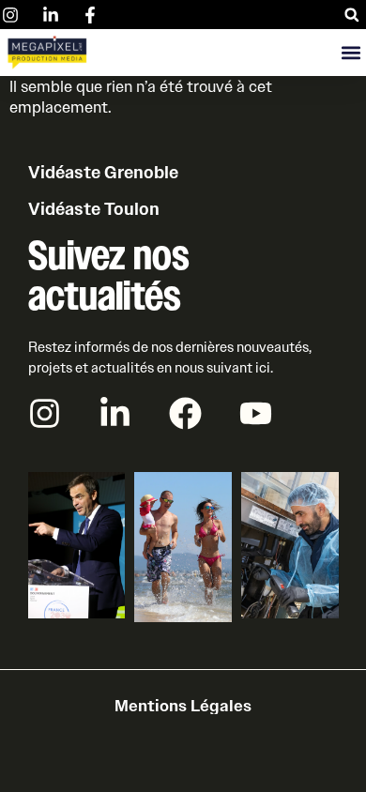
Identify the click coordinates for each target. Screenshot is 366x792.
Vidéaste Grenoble (103, 172)
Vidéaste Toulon (94, 209)
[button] (351, 14)
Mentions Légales (183, 705)
